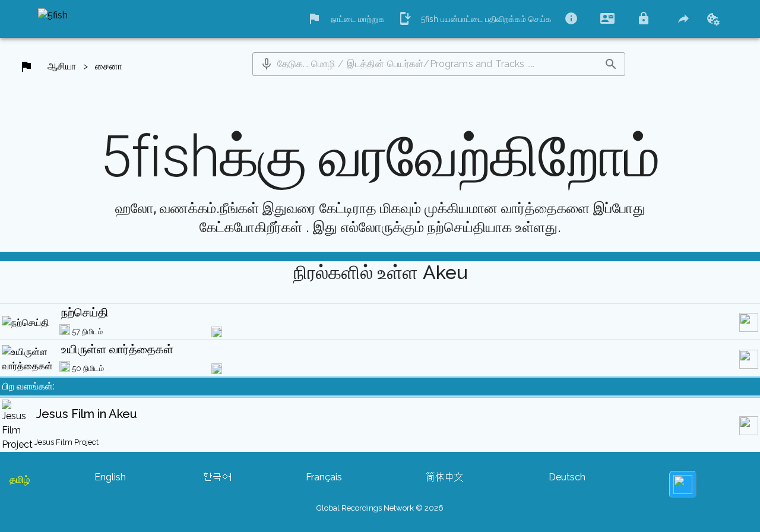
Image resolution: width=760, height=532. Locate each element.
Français (324, 477)
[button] (266, 64)
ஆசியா (62, 66)
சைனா (108, 66)
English (110, 477)
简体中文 (445, 477)
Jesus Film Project (66, 442)
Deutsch (567, 477)
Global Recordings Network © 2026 (380, 508)
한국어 (217, 477)
